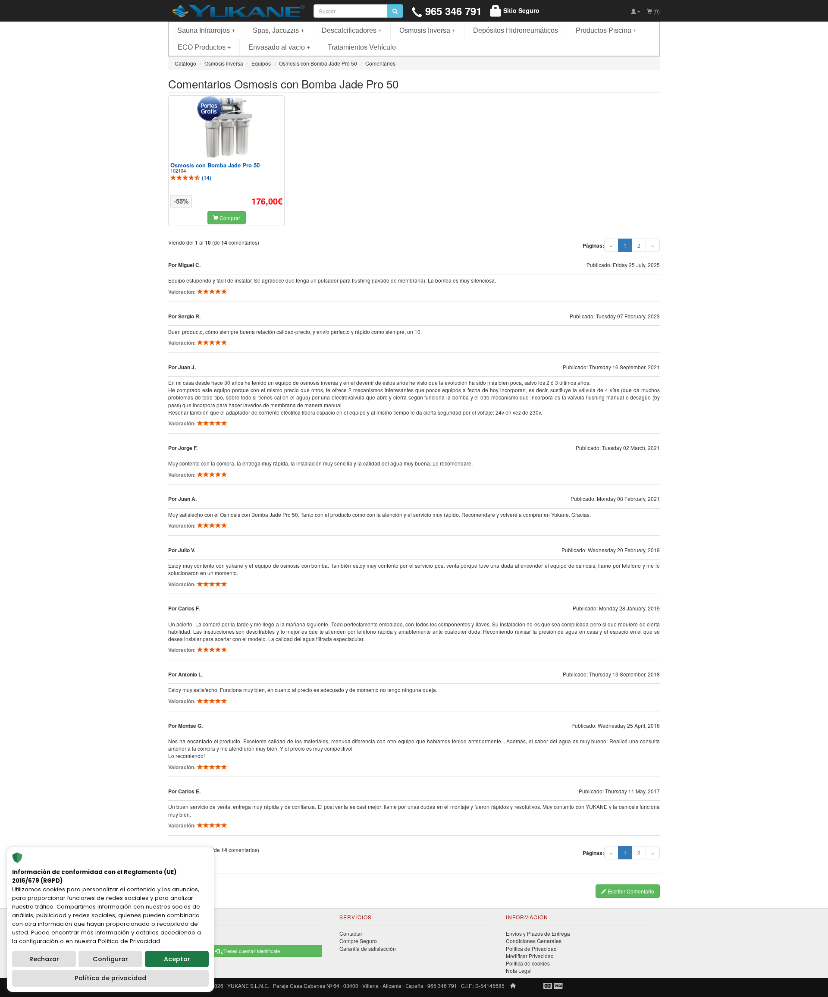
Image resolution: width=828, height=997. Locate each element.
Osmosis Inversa (427, 30)
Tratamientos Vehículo (362, 47)
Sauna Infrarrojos (206, 30)
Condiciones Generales (533, 940)
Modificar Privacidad (530, 955)
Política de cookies (528, 963)
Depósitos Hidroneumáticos (515, 30)
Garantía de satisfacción (367, 948)
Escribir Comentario (630, 891)
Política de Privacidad (531, 948)
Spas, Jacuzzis (278, 30)
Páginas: (593, 245)
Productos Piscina (606, 30)
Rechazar (44, 959)
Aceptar (177, 959)
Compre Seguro (358, 940)
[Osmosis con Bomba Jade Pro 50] (226, 127)
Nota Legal (519, 970)
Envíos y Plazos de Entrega (538, 933)
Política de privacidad (110, 978)
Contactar (350, 933)
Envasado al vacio (279, 47)
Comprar (229, 217)
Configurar (110, 959)
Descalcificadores (352, 30)
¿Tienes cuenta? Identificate (250, 950)
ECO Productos (204, 47)
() (206, 178)
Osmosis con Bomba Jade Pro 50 (215, 165)
